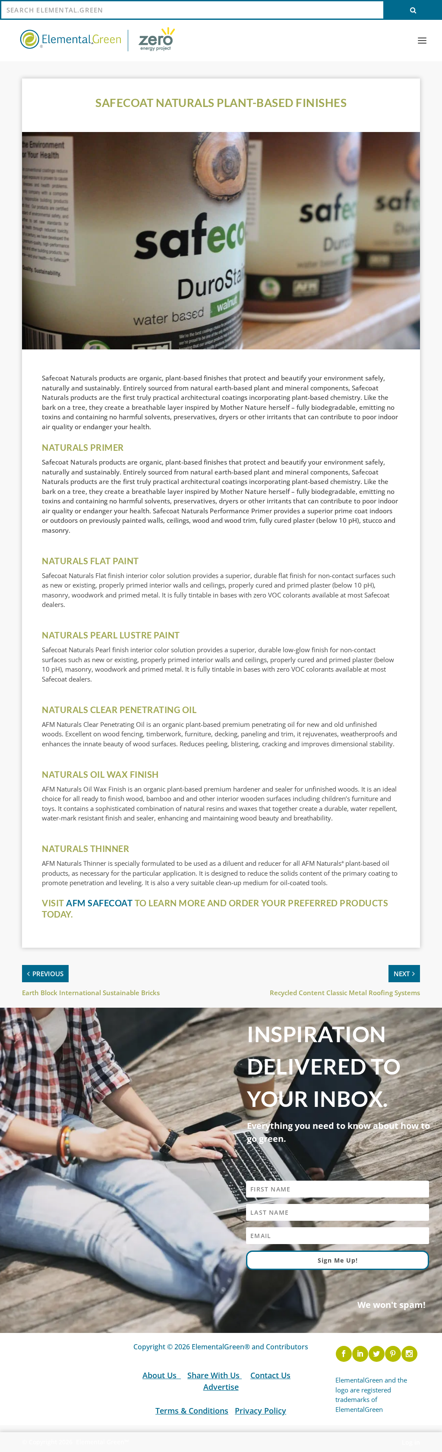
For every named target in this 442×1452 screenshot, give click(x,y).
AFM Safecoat (99, 903)
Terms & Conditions (191, 1410)
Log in (411, 1442)
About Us (160, 1375)
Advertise (221, 1386)
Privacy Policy (260, 1410)
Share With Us (214, 1375)
